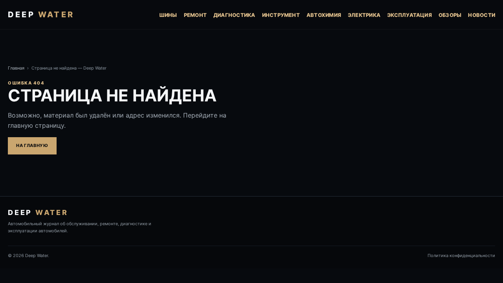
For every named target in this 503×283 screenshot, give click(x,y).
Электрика (364, 15)
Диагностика (234, 15)
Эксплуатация (409, 15)
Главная (16, 68)
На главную (32, 145)
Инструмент (281, 15)
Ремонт (195, 15)
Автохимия (324, 15)
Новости (481, 15)
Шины (168, 15)
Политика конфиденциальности (461, 255)
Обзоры (450, 15)
